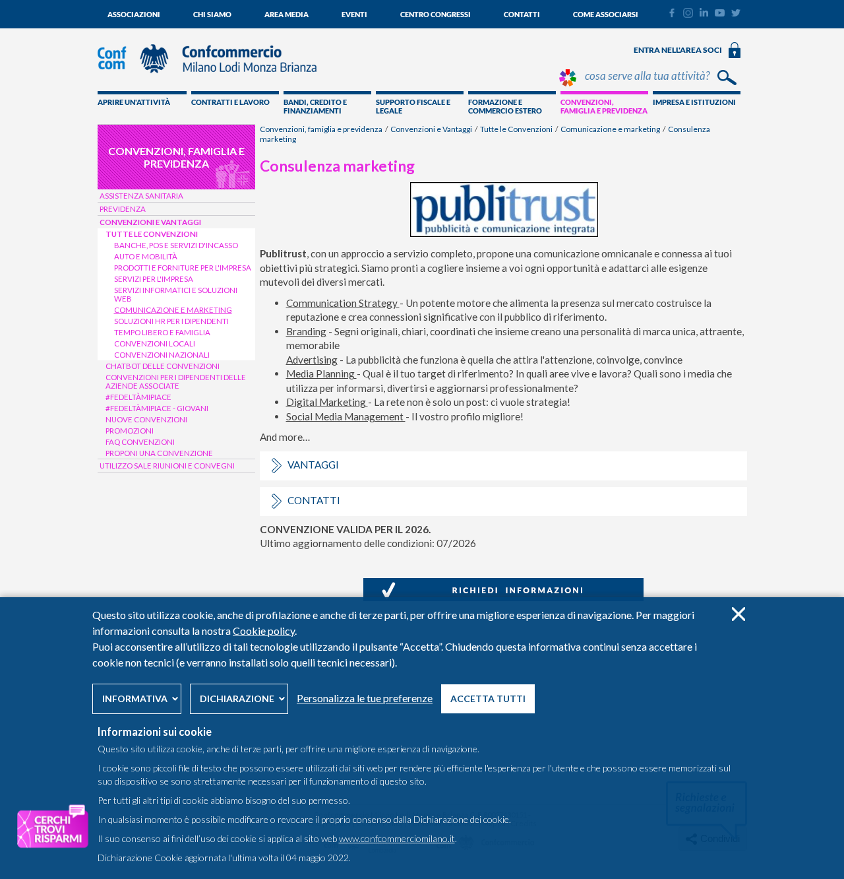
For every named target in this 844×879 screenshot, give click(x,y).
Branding (306, 331)
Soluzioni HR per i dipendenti (171, 321)
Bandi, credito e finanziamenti (315, 106)
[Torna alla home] (214, 79)
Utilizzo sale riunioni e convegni (167, 465)
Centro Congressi (435, 14)
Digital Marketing (327, 402)
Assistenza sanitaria (141, 195)
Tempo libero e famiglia (162, 332)
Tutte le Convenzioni (516, 129)
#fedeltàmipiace (138, 397)
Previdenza (123, 209)
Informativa (134, 698)
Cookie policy (264, 630)
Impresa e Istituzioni (694, 102)
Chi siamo (212, 14)
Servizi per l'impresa (153, 279)
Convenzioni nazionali (162, 354)
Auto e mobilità (145, 256)
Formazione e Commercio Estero (505, 106)
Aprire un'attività (134, 102)
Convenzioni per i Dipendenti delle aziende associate (176, 381)
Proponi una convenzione (159, 453)
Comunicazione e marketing (610, 129)
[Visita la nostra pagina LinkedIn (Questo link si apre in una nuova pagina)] (704, 13)
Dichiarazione (237, 698)
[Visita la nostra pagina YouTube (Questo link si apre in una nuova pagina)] (720, 13)
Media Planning (321, 373)
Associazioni (133, 14)
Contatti (522, 14)
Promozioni (130, 430)
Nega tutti (738, 614)
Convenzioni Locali (154, 343)
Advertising (312, 360)
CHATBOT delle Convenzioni (163, 366)
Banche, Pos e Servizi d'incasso (176, 245)
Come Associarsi (605, 14)
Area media (286, 14)
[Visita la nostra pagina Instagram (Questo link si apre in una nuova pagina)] (688, 14)
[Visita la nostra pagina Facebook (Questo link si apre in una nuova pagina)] (672, 14)
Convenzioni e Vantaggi (431, 129)
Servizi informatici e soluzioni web (175, 294)
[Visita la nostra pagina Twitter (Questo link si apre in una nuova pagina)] (735, 13)
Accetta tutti (488, 698)
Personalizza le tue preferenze (365, 698)
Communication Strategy (343, 303)
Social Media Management (346, 416)
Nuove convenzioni (146, 419)
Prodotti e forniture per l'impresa (182, 267)
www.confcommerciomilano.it (397, 838)
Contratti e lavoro (230, 102)
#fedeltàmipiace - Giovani (157, 408)
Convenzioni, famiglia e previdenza (604, 106)
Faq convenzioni (140, 442)
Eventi (354, 14)
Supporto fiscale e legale (413, 106)
